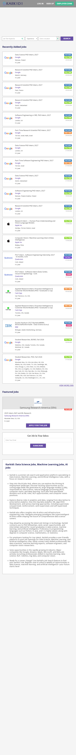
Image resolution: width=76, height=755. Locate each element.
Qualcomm (19, 259)
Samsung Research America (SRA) (16, 416)
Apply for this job (38, 425)
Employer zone (64, 3)
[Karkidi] (13, 3)
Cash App (18, 293)
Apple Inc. (18, 225)
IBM (16, 327)
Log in (40, 3)
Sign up (50, 3)
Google (17, 57)
